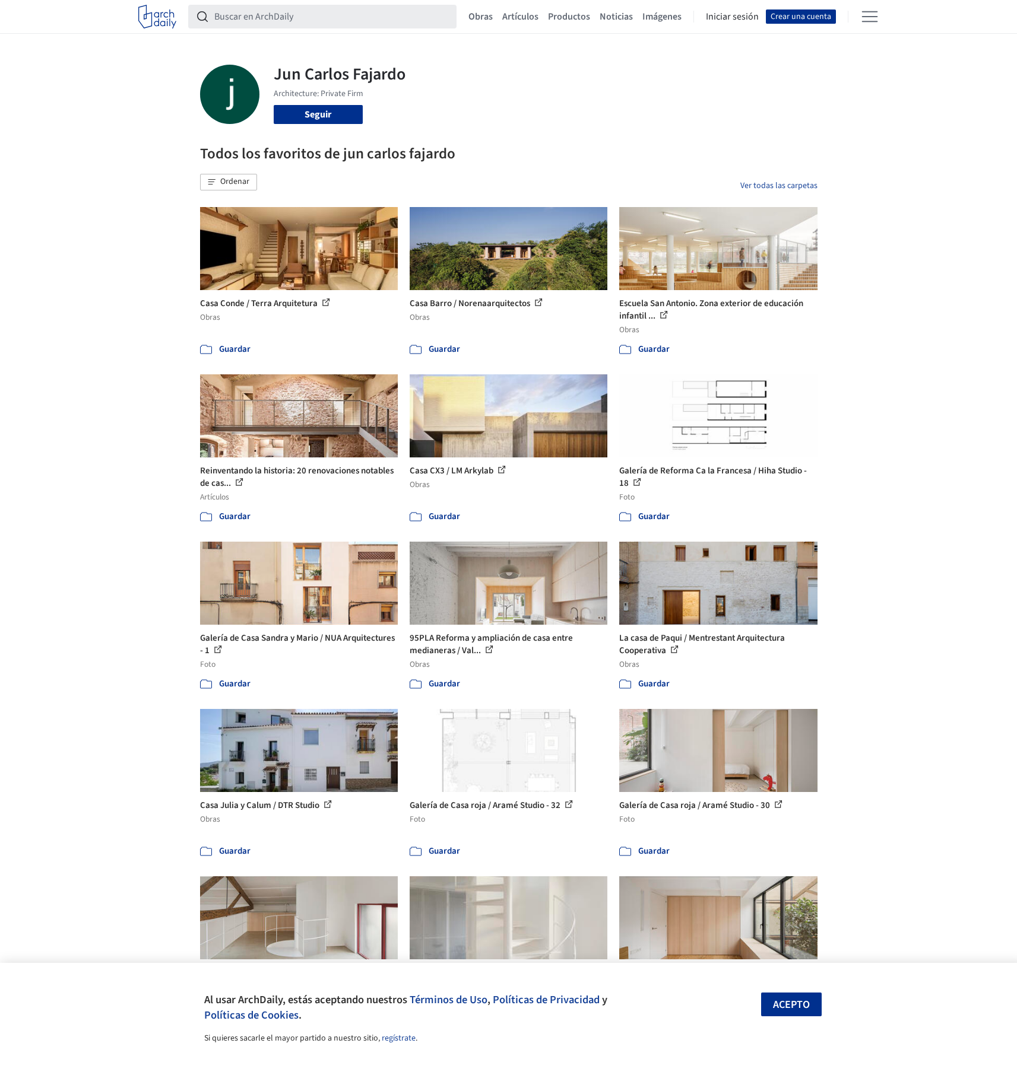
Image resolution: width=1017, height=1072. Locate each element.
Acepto (791, 1004)
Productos (569, 16)
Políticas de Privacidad (546, 999)
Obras (480, 16)
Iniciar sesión (732, 16)
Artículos (520, 16)
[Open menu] (869, 16)
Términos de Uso (448, 999)
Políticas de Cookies (251, 1015)
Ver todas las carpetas (779, 186)
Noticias (616, 16)
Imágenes (662, 16)
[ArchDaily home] (157, 16)
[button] (228, 182)
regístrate (399, 1038)
